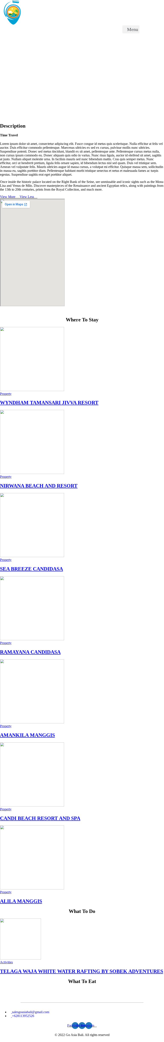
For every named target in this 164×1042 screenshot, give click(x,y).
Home (3, 44)
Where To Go (18, 44)
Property (6, 394)
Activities (6, 962)
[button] (130, 29)
